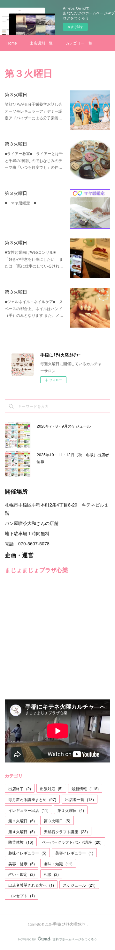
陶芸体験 (20, 842)
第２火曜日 (21, 820)
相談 (51, 874)
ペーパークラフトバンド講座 (72, 842)
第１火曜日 (70, 810)
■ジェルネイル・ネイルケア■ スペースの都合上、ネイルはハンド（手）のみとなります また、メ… (34, 308)
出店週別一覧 (41, 43)
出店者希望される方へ (31, 885)
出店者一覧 (79, 799)
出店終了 (19, 788)
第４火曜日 (21, 831)
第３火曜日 (16, 94)
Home (11, 43)
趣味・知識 (58, 863)
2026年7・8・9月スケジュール (64, 426)
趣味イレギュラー (27, 852)
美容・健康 (21, 863)
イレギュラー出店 (28, 810)
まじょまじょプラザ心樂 (36, 570)
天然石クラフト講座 (66, 831)
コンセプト (21, 895)
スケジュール (79, 885)
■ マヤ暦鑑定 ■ (20, 202)
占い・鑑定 (21, 874)
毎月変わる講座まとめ (32, 799)
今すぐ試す (75, 27)
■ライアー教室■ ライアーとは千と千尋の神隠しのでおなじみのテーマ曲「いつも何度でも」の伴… (34, 160)
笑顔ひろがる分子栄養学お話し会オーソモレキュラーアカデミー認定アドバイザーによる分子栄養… (33, 110)
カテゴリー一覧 (78, 43)
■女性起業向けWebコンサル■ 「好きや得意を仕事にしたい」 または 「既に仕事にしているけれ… (34, 258)
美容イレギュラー (74, 852)
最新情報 (85, 788)
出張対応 (51, 788)
